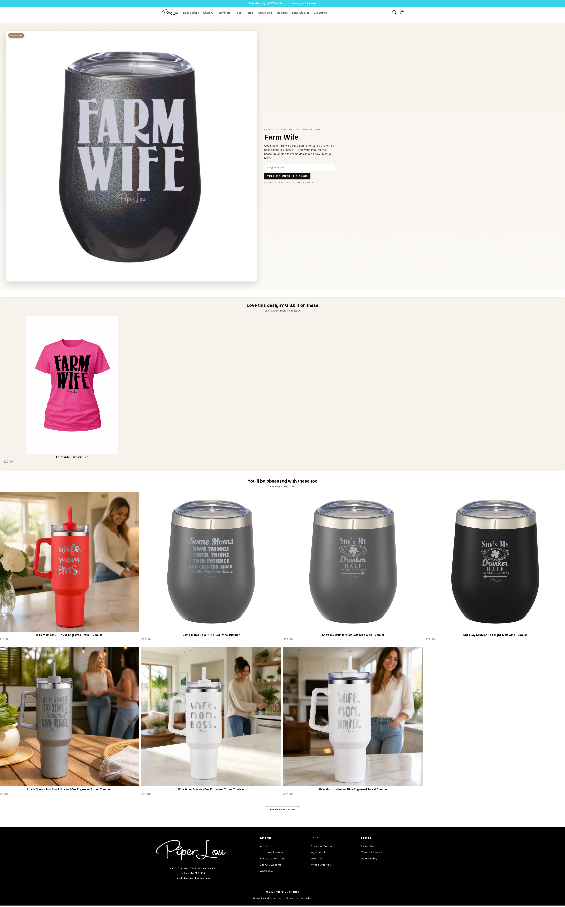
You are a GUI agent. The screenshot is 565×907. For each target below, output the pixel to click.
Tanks (250, 12)
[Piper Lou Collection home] (193, 849)
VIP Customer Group (272, 858)
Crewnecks (265, 12)
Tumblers (224, 12)
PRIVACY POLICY (304, 898)
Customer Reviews (271, 852)
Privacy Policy (369, 858)
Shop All (208, 12)
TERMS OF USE (285, 898)
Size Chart (317, 858)
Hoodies (282, 12)
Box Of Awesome (271, 864)
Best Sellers (191, 12)
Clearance (320, 12)
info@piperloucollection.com (193, 878)
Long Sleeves (300, 12)
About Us (266, 846)
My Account (317, 852)
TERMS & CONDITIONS (264, 898)
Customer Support (322, 846)
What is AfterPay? (321, 864)
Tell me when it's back (287, 176)
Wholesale (266, 871)
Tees (238, 12)
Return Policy (369, 846)
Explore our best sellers (282, 810)
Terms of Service (371, 852)
